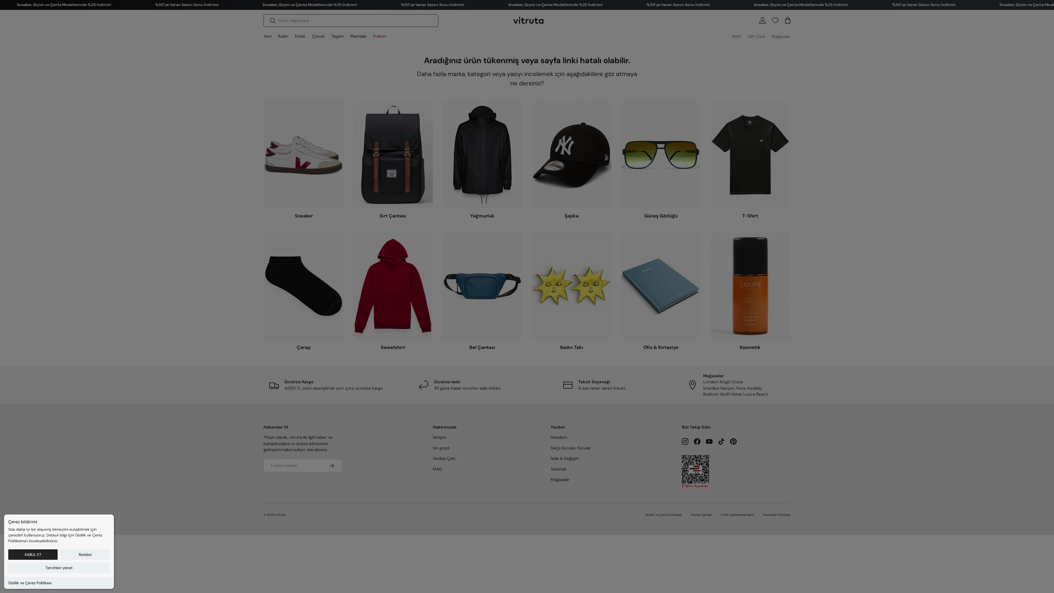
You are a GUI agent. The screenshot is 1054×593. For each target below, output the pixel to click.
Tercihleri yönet (59, 567)
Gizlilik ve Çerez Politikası (30, 582)
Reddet (85, 554)
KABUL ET (33, 554)
